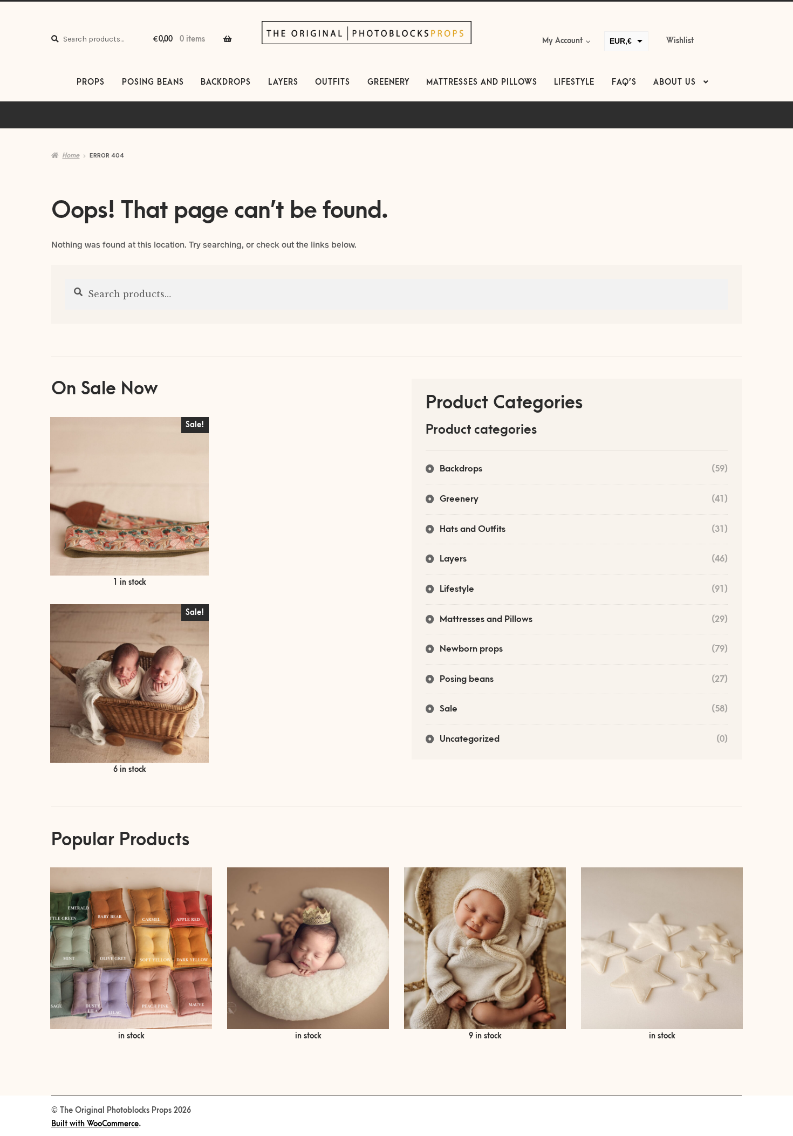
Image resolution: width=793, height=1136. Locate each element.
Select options (131, 954)
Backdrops (226, 82)
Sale (448, 709)
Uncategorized (470, 739)
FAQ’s (624, 82)
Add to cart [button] (129, 503)
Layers (283, 82)
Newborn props (471, 649)
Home (70, 155)
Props (91, 82)
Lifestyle (574, 82)
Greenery (388, 82)
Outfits (332, 82)
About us (674, 82)
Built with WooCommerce (95, 1124)
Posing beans (153, 82)
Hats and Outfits (472, 529)
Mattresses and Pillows (481, 82)
